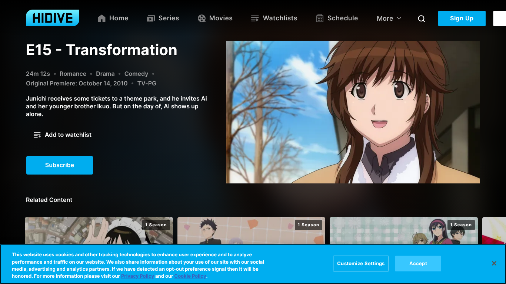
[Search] (421, 18)
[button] (62, 135)
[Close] (494, 263)
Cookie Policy (190, 276)
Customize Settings (361, 263)
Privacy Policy (137, 276)
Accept (418, 263)
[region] (253, 264)
